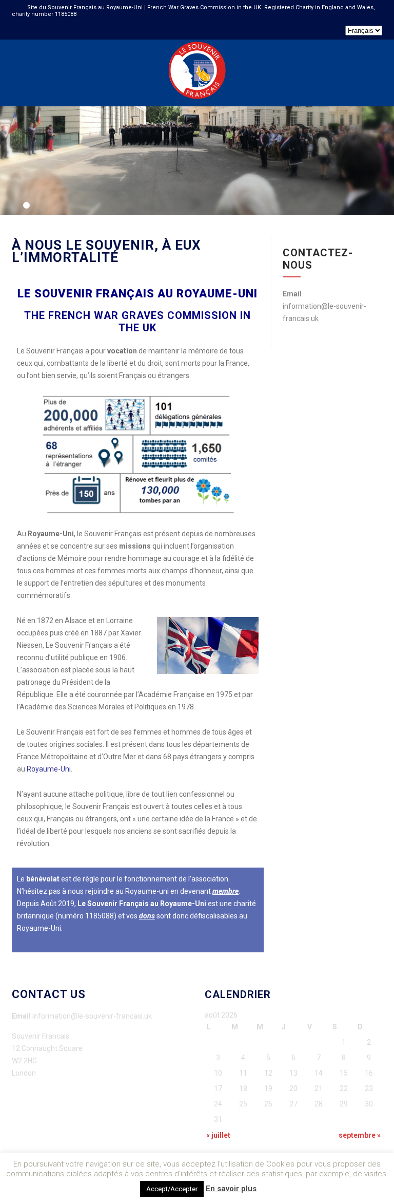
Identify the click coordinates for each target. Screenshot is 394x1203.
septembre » (360, 1135)
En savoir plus (231, 1188)
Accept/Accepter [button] (172, 1189)
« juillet (218, 1135)
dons (147, 916)
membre (225, 891)
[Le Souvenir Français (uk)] (197, 44)
